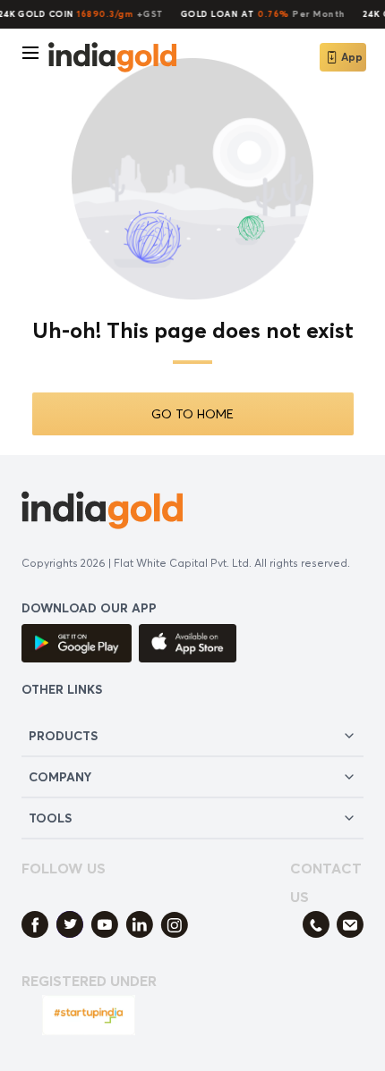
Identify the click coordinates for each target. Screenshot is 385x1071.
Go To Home (192, 413)
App (352, 56)
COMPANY (60, 776)
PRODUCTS (63, 735)
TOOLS (50, 817)
